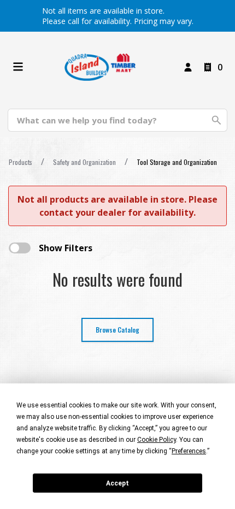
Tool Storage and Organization (177, 162)
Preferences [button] (189, 451)
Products (20, 162)
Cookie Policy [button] (156, 439)
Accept (117, 483)
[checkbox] (20, 247)
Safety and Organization (84, 162)
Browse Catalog (117, 329)
